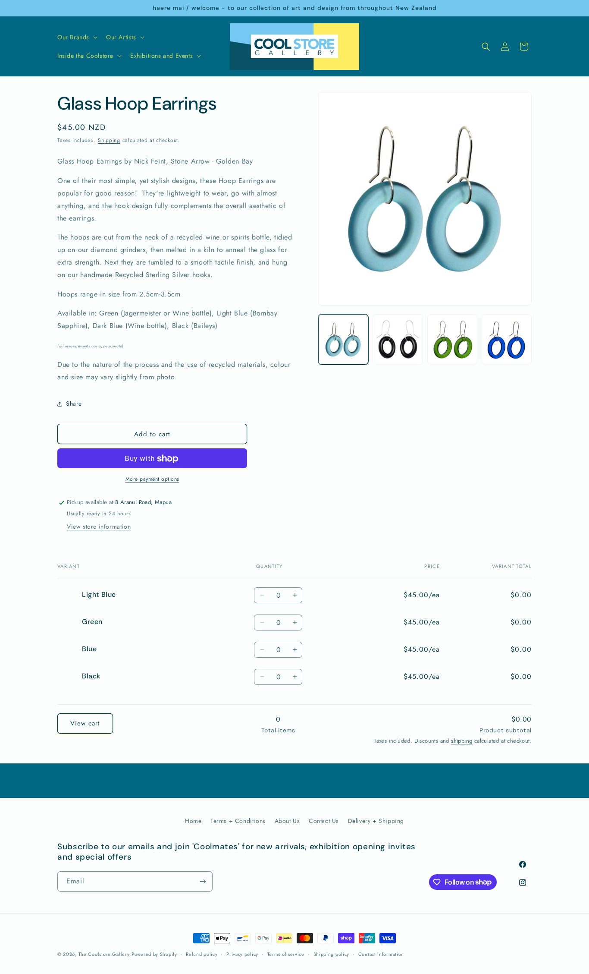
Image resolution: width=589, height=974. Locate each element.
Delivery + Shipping (376, 820)
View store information (99, 527)
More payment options (152, 479)
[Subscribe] (202, 881)
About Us (287, 820)
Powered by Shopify (154, 954)
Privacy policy (242, 953)
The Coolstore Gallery (104, 954)
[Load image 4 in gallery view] (507, 339)
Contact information (381, 953)
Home (193, 820)
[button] (76, 37)
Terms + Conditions (238, 820)
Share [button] (74, 403)
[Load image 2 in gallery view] (398, 339)
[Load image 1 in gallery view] (343, 339)
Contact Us (324, 820)
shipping (461, 741)
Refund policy (201, 953)
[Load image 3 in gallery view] (452, 339)
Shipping (109, 140)
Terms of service (285, 953)
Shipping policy (331, 953)
